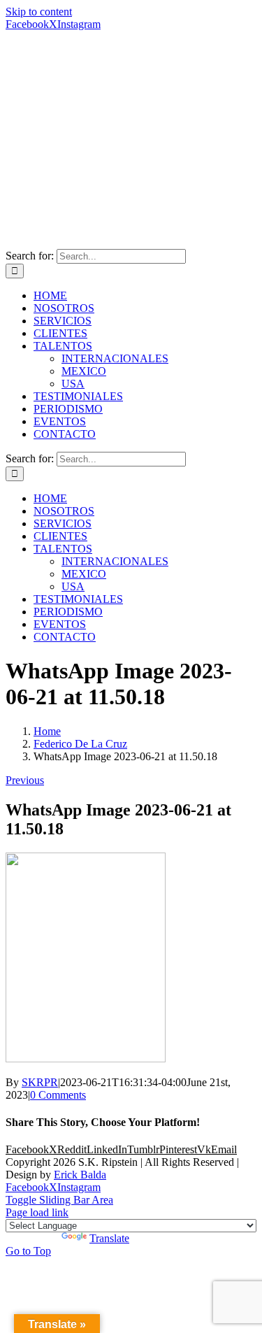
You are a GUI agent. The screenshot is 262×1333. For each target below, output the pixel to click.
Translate (109, 1238)
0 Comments (58, 1095)
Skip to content (39, 11)
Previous (25, 780)
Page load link (37, 1212)
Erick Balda (80, 1175)
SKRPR (40, 1082)
